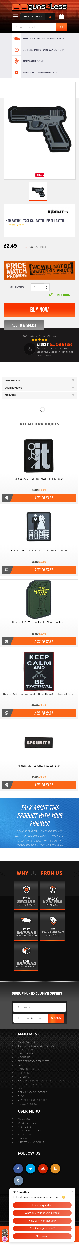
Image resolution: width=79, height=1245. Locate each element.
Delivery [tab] (10, 395)
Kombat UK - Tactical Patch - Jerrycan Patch (38, 622)
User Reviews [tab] (13, 387)
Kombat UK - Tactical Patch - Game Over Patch (39, 550)
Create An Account (31, 1142)
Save (41, 175)
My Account (26, 1119)
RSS (55, 1169)
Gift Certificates (29, 1130)
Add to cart (43, 497)
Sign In (22, 1138)
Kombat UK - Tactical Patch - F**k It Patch (38, 479)
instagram (18, 1181)
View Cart (25, 1134)
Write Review (16, 224)
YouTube (43, 1169)
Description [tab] (12, 380)
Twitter (31, 1169)
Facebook (18, 1169)
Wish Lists (25, 1126)
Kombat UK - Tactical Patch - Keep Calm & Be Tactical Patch (38, 694)
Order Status (27, 1122)
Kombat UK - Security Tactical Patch (38, 766)
